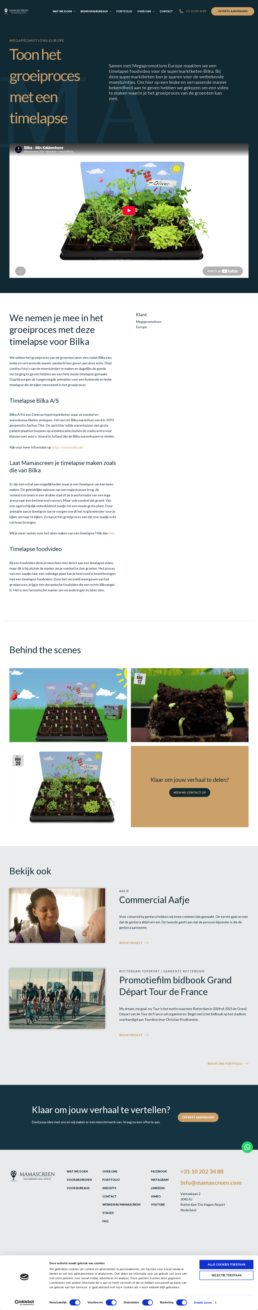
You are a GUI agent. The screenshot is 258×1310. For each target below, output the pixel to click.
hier (111, 533)
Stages (108, 1212)
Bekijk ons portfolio (225, 1063)
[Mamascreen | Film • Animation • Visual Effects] (16, 10)
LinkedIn (158, 1188)
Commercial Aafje (154, 899)
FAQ (105, 1221)
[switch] (111, 1302)
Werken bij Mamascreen (121, 1204)
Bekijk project (140, 943)
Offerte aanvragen (198, 1117)
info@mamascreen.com (211, 1182)
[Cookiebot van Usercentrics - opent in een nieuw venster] (24, 1302)
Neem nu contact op (189, 792)
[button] (73, 11)
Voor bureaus (78, 1188)
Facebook (159, 1171)
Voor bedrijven (79, 1179)
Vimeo (156, 1196)
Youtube (158, 1204)
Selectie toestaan (227, 1275)
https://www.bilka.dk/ (67, 447)
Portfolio (111, 1179)
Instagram (159, 1179)
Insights (109, 1188)
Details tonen (203, 1302)
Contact (109, 1196)
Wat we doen (77, 1171)
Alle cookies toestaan (226, 1264)
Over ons (109, 1171)
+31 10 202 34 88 (201, 1171)
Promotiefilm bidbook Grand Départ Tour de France (175, 985)
